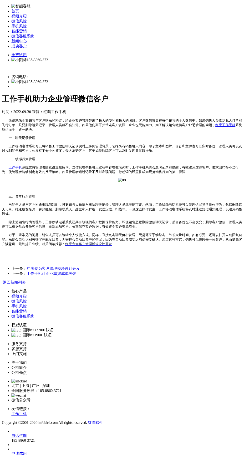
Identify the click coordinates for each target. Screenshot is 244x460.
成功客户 (19, 46)
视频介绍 (19, 16)
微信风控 (19, 21)
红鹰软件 (95, 422)
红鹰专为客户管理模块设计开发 (53, 269)
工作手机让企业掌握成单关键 (51, 274)
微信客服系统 (22, 36)
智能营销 (19, 31)
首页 (15, 11)
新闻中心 (19, 41)
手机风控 (19, 26)
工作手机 (15, 167)
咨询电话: (19, 77)
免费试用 (19, 55)
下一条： (19, 274)
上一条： (19, 269)
